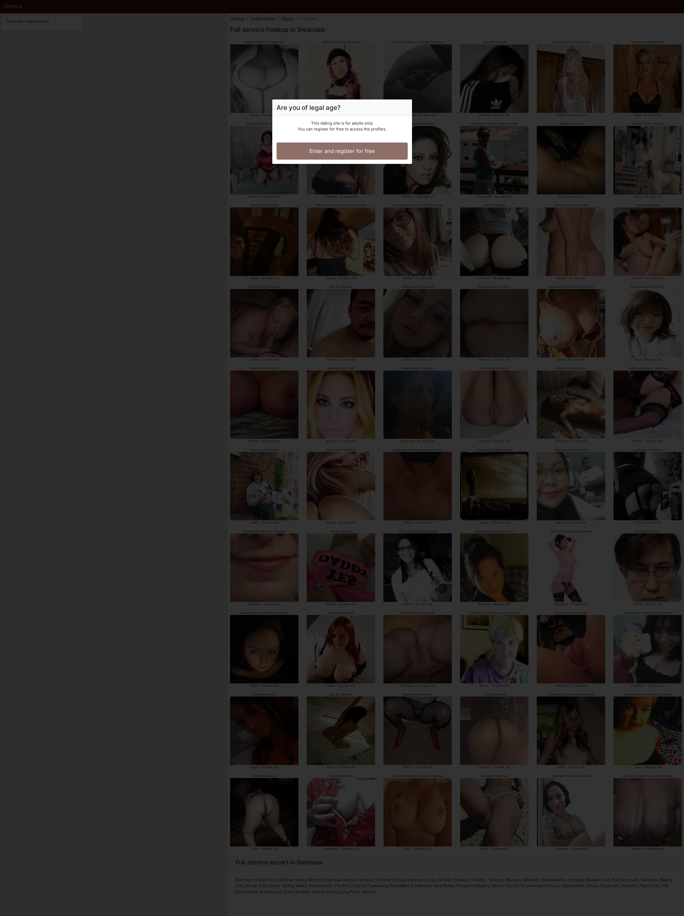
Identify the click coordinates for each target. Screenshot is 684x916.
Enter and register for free (342, 151)
